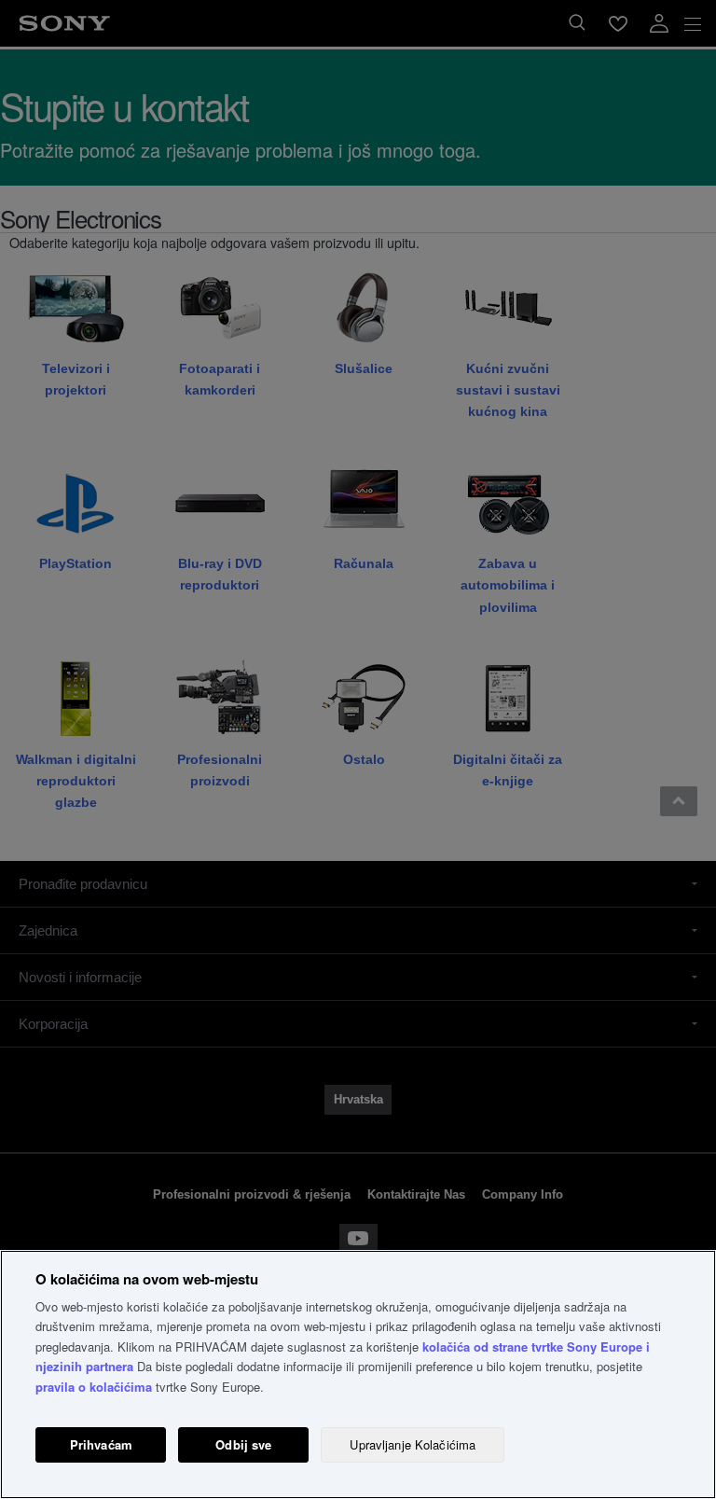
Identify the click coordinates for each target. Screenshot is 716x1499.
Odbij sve (243, 1444)
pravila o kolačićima (93, 1386)
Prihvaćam (101, 1444)
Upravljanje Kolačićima (412, 1444)
